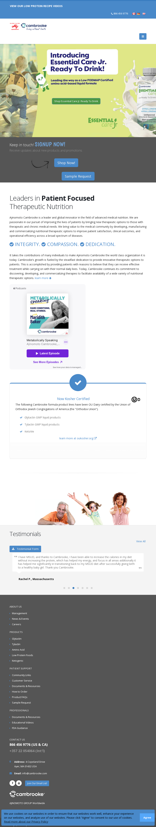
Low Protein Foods (22, 655)
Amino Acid (18, 649)
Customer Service (22, 680)
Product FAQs (19, 697)
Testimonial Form (26, 549)
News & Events (20, 618)
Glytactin (16, 638)
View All (141, 541)
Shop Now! (66, 162)
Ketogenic (17, 660)
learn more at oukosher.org (76, 438)
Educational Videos (23, 722)
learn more (42, 278)
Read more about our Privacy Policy (26, 821)
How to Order (19, 691)
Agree (147, 817)
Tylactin (16, 644)
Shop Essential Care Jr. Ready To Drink (76, 101)
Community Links (21, 675)
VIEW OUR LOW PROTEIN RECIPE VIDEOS (36, 6)
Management (19, 613)
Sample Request (78, 176)
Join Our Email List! (37, 783)
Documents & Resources (26, 686)
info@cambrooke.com (34, 773)
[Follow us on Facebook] (12, 783)
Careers (16, 624)
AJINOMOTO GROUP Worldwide (27, 803)
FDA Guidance (20, 728)
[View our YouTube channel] (19, 783)
